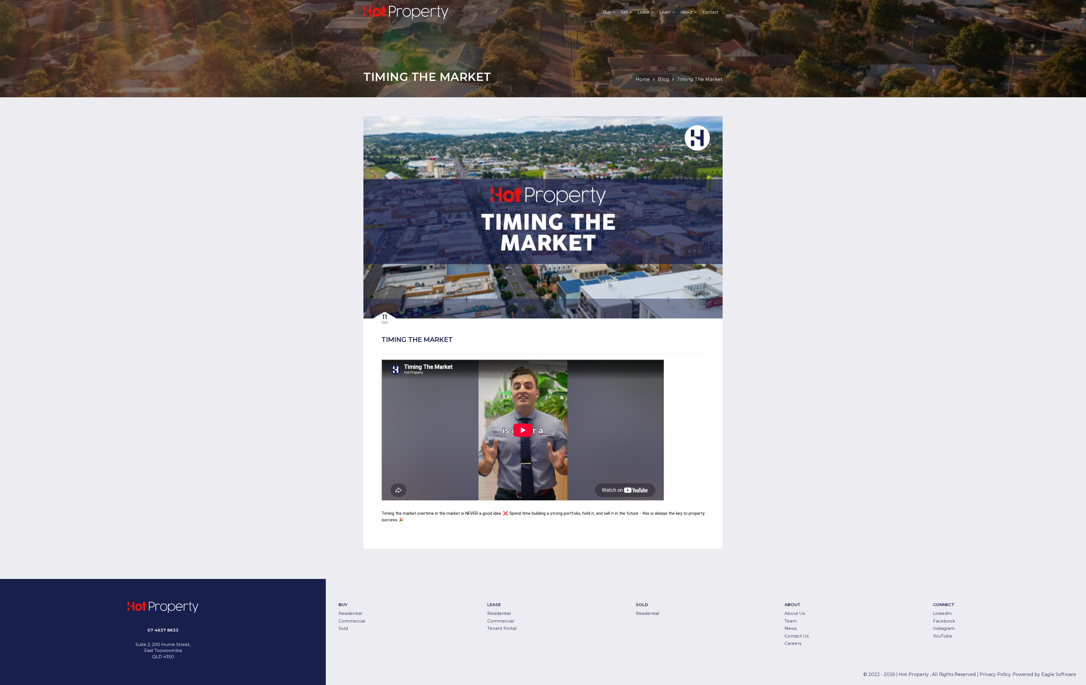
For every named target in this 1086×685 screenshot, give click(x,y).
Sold (343, 628)
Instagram (944, 628)
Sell (624, 12)
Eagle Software (1058, 674)
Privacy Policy (995, 674)
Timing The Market (700, 79)
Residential (350, 613)
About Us (795, 613)
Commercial (352, 621)
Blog (663, 79)
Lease (643, 12)
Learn (665, 12)
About (686, 12)
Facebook (944, 621)
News (791, 628)
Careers (793, 643)
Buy (607, 12)
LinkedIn (942, 613)
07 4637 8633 (162, 630)
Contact (710, 12)
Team (791, 621)
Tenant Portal (501, 628)
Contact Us (797, 636)
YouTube (942, 636)
